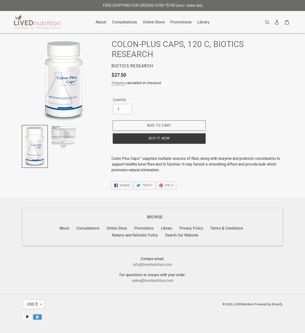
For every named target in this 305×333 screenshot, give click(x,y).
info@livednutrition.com (152, 264)
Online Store (117, 228)
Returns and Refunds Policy (135, 235)
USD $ (32, 304)
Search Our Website (181, 235)
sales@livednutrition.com (152, 280)
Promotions (144, 228)
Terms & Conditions (226, 228)
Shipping (118, 83)
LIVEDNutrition (244, 304)
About (64, 228)
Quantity (119, 99)
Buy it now (159, 138)
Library (166, 228)
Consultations (87, 228)
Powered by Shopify (268, 304)
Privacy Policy (191, 228)
